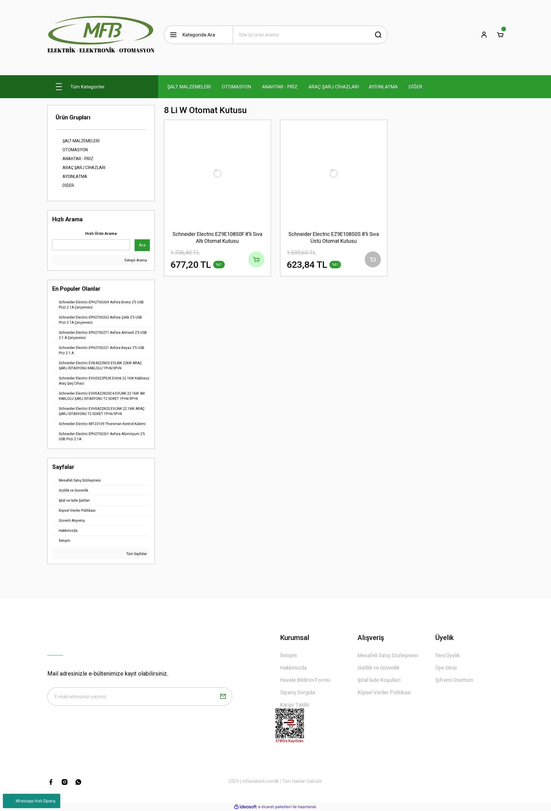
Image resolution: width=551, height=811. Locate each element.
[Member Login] (484, 35)
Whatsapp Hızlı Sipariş (35, 801)
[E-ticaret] (275, 807)
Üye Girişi (446, 668)
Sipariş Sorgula (297, 692)
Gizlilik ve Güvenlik (378, 668)
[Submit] (223, 696)
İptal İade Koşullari (379, 680)
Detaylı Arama (135, 260)
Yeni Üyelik (447, 655)
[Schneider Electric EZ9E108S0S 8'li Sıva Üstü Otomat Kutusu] (333, 173)
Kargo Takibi (294, 705)
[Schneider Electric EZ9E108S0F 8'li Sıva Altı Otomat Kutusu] (217, 173)
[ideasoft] (245, 807)
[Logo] (101, 35)
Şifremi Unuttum (454, 680)
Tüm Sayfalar (136, 554)
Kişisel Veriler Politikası (384, 692)
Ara (142, 245)
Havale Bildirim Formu (305, 680)
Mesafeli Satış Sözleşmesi (388, 655)
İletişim (288, 655)
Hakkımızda (293, 668)
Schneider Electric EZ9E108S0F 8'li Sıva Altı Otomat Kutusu (217, 237)
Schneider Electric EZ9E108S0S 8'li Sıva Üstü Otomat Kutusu (333, 237)
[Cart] (500, 35)
